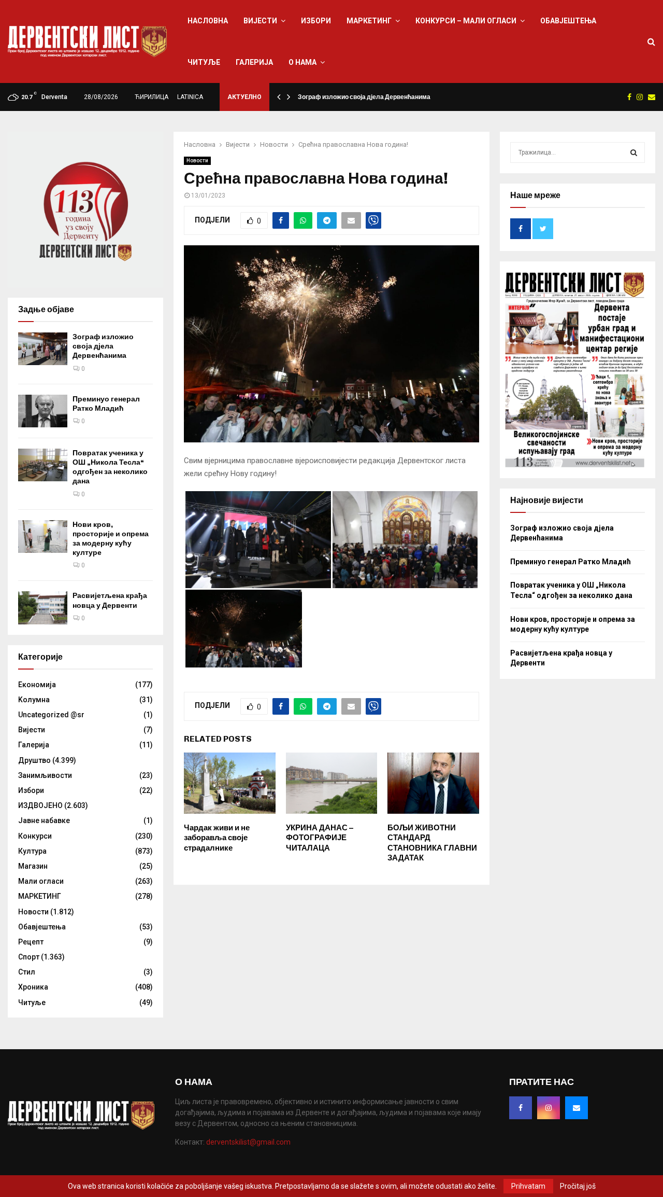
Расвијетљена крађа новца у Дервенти (110, 600)
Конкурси (35, 836)
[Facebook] (520, 1107)
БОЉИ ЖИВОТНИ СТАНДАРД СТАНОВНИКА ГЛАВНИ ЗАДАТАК (432, 843)
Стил (26, 972)
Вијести (260, 21)
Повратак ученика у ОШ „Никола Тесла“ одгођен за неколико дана (110, 467)
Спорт (28, 957)
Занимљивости (45, 775)
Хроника (33, 987)
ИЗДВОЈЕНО (40, 805)
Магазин (33, 866)
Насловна (208, 21)
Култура (32, 851)
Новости (197, 160)
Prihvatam (528, 1186)
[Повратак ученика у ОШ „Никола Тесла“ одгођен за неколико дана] (42, 465)
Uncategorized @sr (51, 715)
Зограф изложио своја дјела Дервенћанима (364, 97)
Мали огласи (41, 881)
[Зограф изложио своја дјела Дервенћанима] (42, 348)
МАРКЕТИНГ (369, 21)
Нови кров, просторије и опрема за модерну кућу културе (111, 539)
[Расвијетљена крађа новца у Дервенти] (42, 607)
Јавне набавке (44, 820)
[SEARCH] (634, 152)
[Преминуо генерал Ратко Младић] (42, 411)
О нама (302, 62)
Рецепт (31, 942)
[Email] (576, 1107)
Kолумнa (34, 699)
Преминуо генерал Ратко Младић (106, 404)
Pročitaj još (578, 1186)
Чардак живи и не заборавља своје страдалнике (217, 838)
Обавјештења (568, 21)
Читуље (204, 62)
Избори (316, 21)
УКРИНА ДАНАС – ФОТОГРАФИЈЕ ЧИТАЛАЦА (319, 838)
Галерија (254, 62)
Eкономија (37, 684)
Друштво (34, 760)
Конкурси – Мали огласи (465, 21)
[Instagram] (548, 1107)
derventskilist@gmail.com (248, 1142)
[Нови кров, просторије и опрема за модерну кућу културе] (42, 536)
